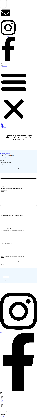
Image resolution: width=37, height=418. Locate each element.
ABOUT (2, 396)
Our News (2, 125)
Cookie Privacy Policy (2, 416)
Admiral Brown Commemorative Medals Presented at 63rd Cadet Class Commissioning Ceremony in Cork (12, 215)
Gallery (1, 398)
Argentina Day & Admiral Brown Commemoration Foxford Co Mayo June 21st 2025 (9, 241)
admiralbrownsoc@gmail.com (4, 411)
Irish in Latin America (4, 127)
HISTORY (2, 397)
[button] (14, 95)
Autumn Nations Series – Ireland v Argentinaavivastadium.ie (5, 153)
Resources (2, 126)
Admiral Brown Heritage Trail (4, 66)
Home (1, 123)
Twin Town (2, 124)
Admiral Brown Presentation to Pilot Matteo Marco (6, 228)
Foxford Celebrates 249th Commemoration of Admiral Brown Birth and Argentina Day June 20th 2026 (11, 188)
